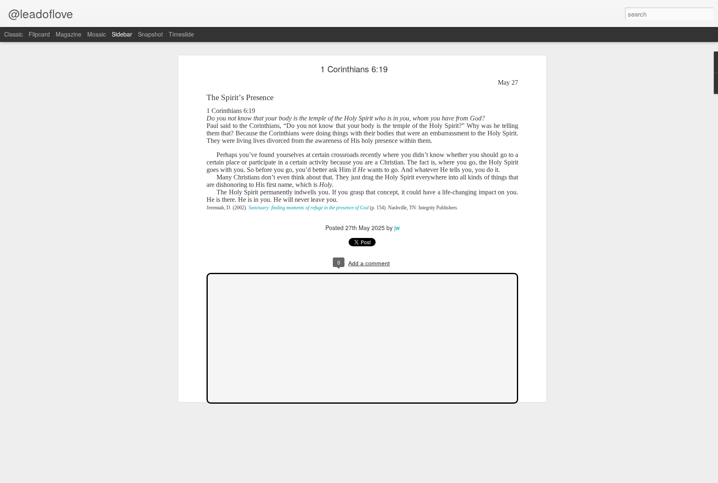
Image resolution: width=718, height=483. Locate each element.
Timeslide (181, 34)
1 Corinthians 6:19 (354, 69)
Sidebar (122, 34)
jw (397, 227)
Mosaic (96, 34)
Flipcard (39, 34)
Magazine (68, 34)
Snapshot (150, 34)
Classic (13, 34)
